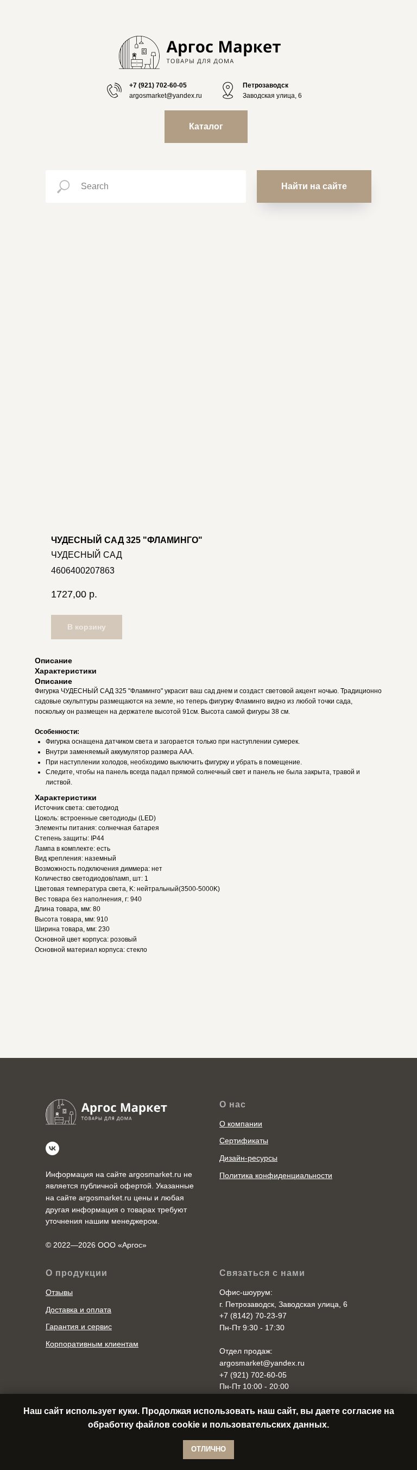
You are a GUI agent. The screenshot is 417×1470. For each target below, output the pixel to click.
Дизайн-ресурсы (248, 1158)
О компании (240, 1123)
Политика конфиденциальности (275, 1175)
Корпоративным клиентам (92, 1344)
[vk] (52, 1148)
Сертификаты (243, 1140)
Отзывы (59, 1292)
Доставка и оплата (78, 1309)
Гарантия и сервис (79, 1326)
